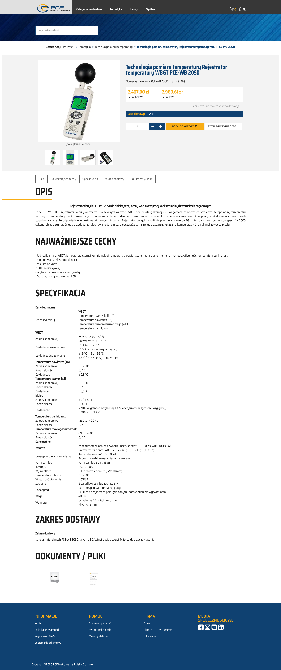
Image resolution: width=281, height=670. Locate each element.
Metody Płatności (99, 636)
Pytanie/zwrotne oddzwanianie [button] (225, 126)
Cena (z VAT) (169, 97)
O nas (146, 623)
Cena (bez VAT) (136, 97)
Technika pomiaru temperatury (114, 46)
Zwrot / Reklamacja (100, 629)
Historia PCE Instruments (157, 629)
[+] (161, 126)
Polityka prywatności (46, 629)
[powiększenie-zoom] (79, 144)
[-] (153, 126)
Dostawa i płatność (100, 623)
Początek (68, 46)
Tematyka (116, 9)
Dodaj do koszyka (183, 126)
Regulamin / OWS (44, 636)
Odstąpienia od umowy (47, 642)
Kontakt (39, 623)
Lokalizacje (149, 636)
